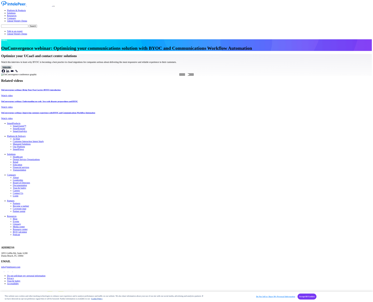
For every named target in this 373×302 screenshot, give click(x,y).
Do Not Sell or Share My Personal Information (275, 296)
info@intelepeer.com (10, 267)
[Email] (12, 71)
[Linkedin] (8, 71)
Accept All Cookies (307, 296)
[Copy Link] (16, 71)
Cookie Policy (97, 299)
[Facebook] (3, 71)
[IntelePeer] (26, 5)
